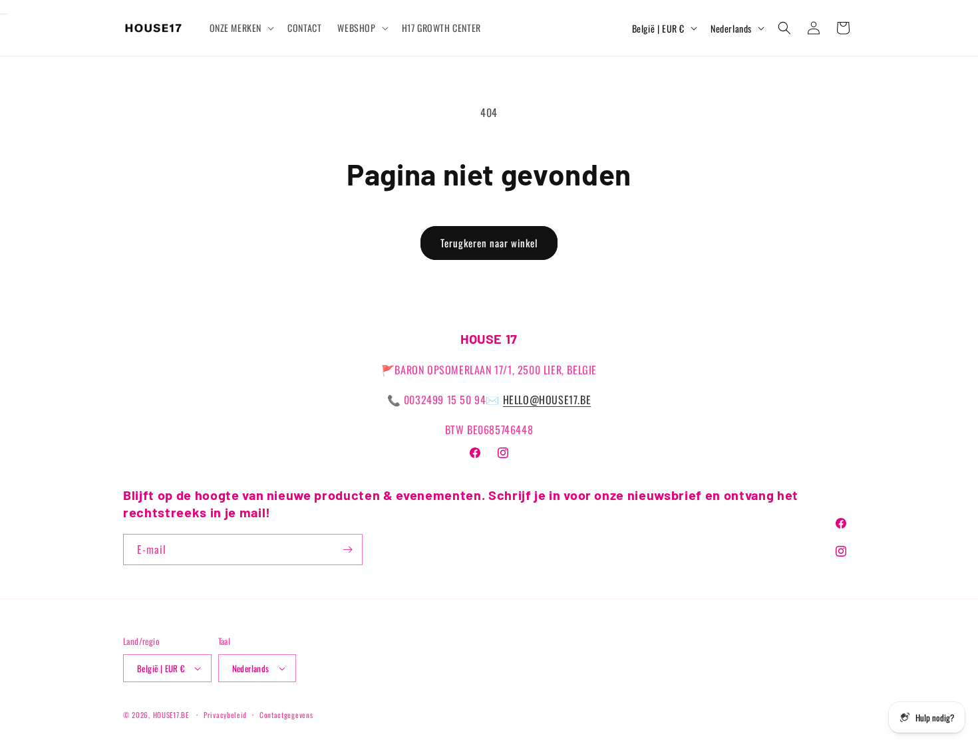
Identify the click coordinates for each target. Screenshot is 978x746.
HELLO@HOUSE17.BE (547, 400)
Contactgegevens (286, 714)
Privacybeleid (225, 714)
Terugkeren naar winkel (489, 242)
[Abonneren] (347, 549)
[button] (241, 28)
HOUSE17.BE (171, 714)
